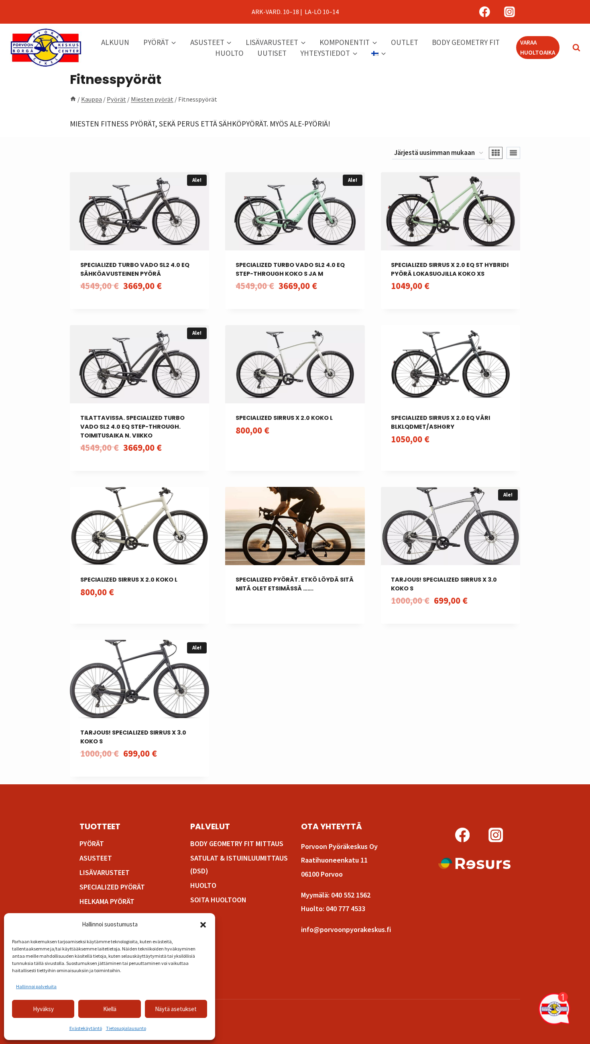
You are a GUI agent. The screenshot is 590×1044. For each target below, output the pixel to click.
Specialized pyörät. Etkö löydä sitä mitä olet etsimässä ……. (295, 584)
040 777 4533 (345, 908)
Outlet (404, 42)
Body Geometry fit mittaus (236, 843)
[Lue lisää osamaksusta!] (474, 863)
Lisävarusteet (104, 872)
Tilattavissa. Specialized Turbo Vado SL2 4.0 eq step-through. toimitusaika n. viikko (132, 426)
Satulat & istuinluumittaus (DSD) (239, 864)
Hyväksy (43, 1009)
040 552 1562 (350, 895)
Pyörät (91, 843)
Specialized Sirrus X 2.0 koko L (284, 418)
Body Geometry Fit (466, 42)
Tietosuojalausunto (126, 1028)
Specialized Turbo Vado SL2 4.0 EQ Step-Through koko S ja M (290, 269)
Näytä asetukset (176, 1009)
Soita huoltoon (218, 899)
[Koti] (73, 99)
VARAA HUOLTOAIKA (537, 47)
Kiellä (109, 1009)
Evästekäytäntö (85, 1028)
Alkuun (115, 42)
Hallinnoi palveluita (36, 986)
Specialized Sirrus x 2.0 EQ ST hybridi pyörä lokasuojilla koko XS (450, 269)
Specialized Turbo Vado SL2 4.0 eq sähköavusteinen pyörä (134, 269)
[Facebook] (485, 12)
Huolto (229, 53)
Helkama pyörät (106, 901)
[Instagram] (509, 12)
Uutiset (272, 53)
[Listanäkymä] (513, 153)
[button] (203, 925)
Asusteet (95, 858)
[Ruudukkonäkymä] (496, 153)
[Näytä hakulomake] (572, 48)
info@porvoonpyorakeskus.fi (346, 929)
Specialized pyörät (112, 886)
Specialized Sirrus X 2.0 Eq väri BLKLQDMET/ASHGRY (440, 422)
